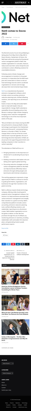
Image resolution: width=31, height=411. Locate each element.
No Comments (6, 39)
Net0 (3, 91)
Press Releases (5, 27)
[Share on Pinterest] (22, 43)
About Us (4, 385)
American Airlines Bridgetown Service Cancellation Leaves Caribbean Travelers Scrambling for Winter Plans (14, 288)
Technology (24, 403)
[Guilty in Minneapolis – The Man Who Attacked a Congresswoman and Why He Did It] (15, 327)
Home (3, 382)
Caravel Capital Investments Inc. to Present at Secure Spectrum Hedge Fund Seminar (8, 256)
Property (8, 405)
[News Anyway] (16, 2)
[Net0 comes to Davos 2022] (15, 17)
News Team (9, 37)
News (6, 403)
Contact (4, 387)
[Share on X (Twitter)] (14, 43)
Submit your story (6, 390)
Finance (12, 403)
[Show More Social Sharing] (27, 43)
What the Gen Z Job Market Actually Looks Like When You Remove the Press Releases (15, 313)
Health (25, 405)
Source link (5, 228)
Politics (14, 405)
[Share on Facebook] (5, 43)
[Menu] (3, 2)
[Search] (28, 2)
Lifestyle (20, 405)
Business (18, 403)
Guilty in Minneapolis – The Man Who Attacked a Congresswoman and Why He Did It (14, 338)
